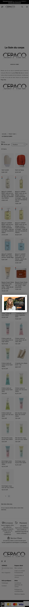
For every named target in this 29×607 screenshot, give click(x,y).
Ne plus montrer (22, 311)
